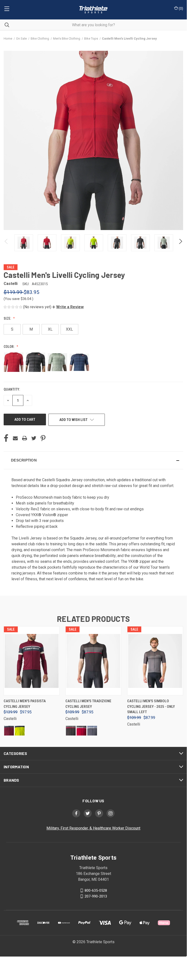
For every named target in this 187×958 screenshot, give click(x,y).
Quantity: (12, 389)
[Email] (15, 438)
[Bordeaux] (9, 731)
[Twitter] (33, 438)
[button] (68, 307)
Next (180, 243)
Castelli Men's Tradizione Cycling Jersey (88, 704)
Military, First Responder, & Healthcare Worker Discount (93, 828)
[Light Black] (71, 731)
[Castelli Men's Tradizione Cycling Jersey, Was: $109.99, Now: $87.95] (93, 660)
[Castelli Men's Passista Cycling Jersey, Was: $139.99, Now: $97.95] (32, 660)
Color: (9, 347)
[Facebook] (6, 438)
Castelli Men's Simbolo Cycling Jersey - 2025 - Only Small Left (151, 706)
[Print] (24, 438)
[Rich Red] (81, 731)
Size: (8, 318)
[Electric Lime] (20, 731)
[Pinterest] (43, 438)
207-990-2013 (96, 896)
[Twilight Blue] (92, 731)
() (180, 8)
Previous (6, 243)
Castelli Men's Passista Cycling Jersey (25, 704)
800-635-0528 (96, 890)
